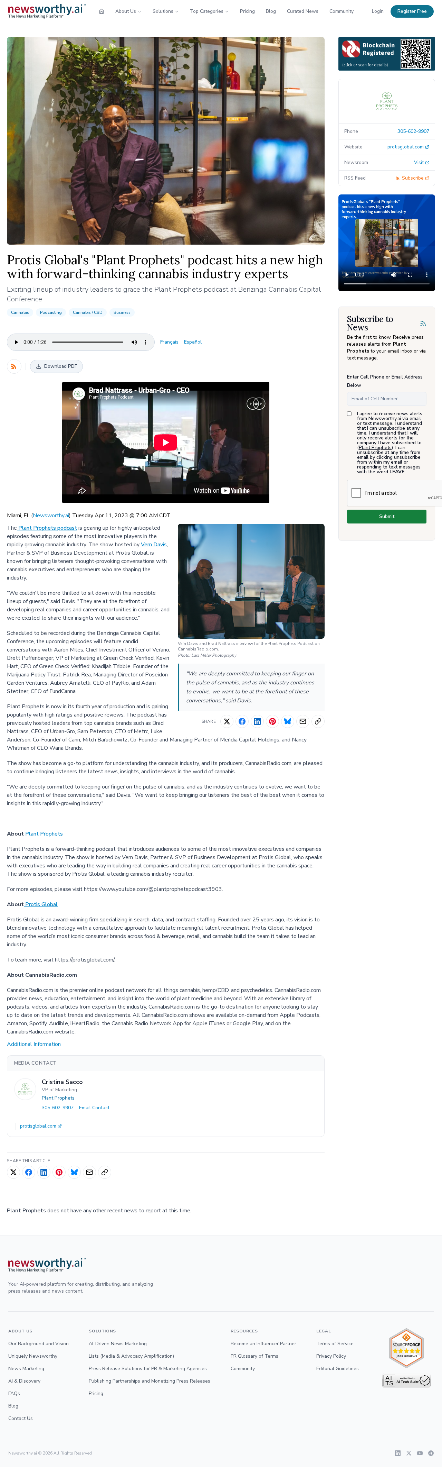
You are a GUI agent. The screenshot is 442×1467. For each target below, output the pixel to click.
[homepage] (101, 11)
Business (122, 312)
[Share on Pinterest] (272, 721)
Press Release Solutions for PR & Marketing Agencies (148, 1368)
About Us (125, 11)
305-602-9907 (58, 1107)
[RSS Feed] (14, 366)
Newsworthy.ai (51, 515)
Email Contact (94, 1107)
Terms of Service (335, 1343)
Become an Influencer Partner (263, 1343)
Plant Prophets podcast (47, 528)
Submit (386, 516)
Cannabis (20, 312)
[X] (409, 1453)
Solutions (163, 11)
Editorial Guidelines (337, 1368)
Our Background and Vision (38, 1343)
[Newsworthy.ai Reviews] (406, 1348)
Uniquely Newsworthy (32, 1356)
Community (341, 11)
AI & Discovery (24, 1381)
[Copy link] (318, 721)
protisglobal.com (38, 1126)
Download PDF (60, 366)
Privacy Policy (331, 1356)
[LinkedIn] (398, 1453)
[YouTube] (420, 1453)
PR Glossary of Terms (254, 1356)
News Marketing (26, 1368)
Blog (271, 11)
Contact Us (20, 1418)
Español (193, 342)
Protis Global (41, 904)
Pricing (247, 11)
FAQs (14, 1393)
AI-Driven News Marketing (118, 1343)
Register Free (412, 11)
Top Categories (206, 11)
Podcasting (51, 312)
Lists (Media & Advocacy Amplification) (131, 1356)
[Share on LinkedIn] (257, 721)
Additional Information (34, 1044)
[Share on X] (226, 721)
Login (378, 11)
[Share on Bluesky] (287, 721)
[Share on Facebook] (242, 721)
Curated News (302, 11)
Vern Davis (154, 544)
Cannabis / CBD (88, 312)
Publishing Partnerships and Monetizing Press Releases (149, 1381)
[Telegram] (431, 1453)
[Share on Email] (302, 721)
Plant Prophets (44, 834)
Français (169, 342)
